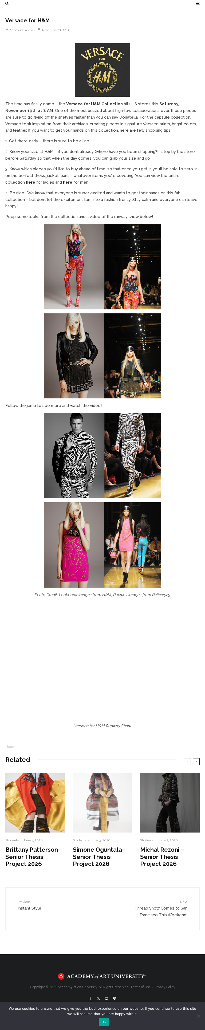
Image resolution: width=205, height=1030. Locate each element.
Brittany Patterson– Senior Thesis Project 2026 (33, 856)
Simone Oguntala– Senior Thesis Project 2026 (99, 856)
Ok (103, 1022)
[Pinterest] (115, 998)
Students (12, 840)
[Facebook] (90, 998)
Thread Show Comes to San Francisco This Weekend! (161, 908)
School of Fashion (22, 30)
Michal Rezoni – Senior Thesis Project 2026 (162, 856)
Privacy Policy (165, 987)
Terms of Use (140, 987)
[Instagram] (106, 998)
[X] (98, 998)
